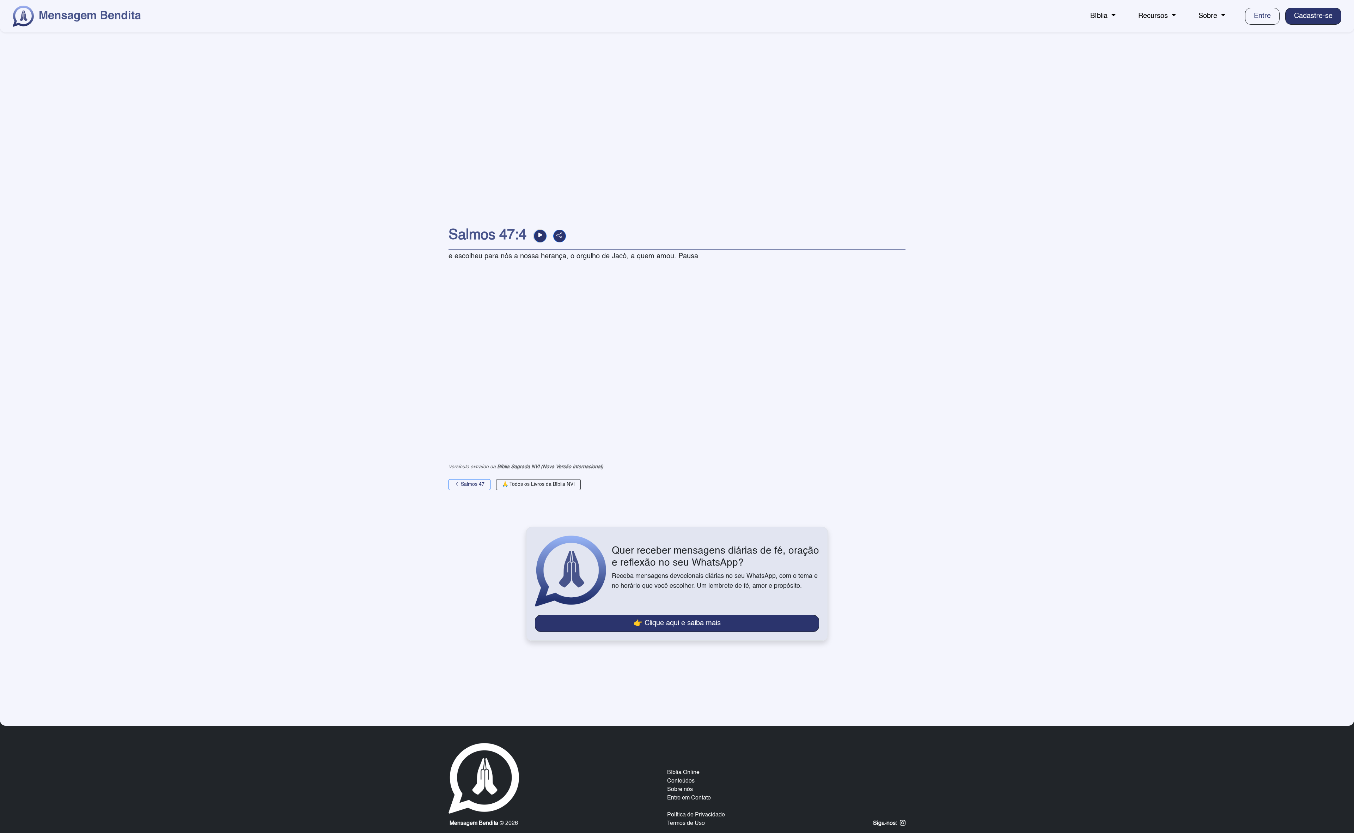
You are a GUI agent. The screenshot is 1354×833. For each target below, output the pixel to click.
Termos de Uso (686, 823)
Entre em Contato (689, 798)
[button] (540, 236)
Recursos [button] (1154, 16)
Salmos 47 (471, 484)
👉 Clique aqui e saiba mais (677, 623)
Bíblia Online (683, 772)
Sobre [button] (1209, 16)
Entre (1262, 16)
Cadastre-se (1313, 16)
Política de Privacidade (696, 815)
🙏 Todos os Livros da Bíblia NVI (538, 484)
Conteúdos (681, 781)
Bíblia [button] (1100, 16)
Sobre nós (680, 789)
